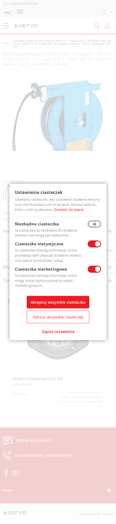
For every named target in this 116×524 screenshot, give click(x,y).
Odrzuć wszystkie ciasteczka (58, 317)
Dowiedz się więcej (68, 209)
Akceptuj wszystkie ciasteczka (58, 302)
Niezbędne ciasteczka (37, 223)
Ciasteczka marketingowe (41, 269)
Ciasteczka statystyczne (39, 243)
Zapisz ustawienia (58, 331)
